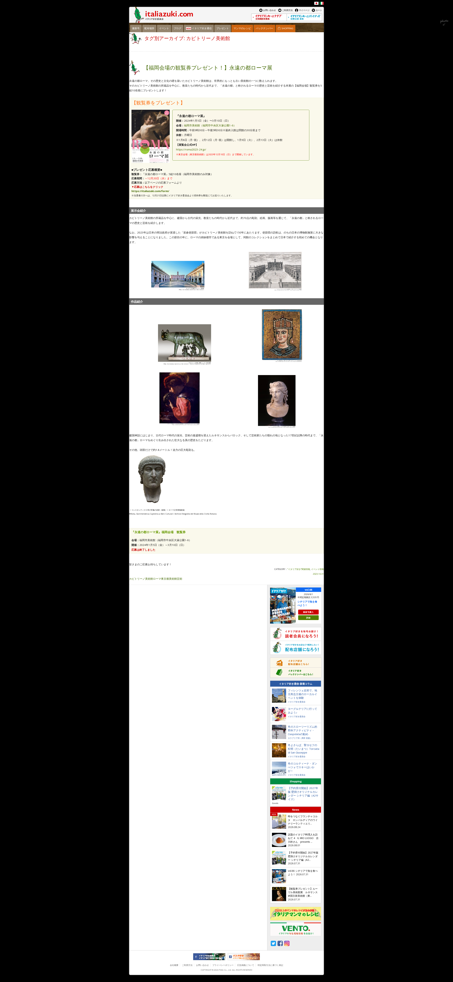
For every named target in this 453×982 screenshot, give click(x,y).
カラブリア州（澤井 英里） (300, 738)
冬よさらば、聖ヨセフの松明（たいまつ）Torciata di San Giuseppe (303, 748)
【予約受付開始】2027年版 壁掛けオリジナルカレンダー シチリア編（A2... (303, 856)
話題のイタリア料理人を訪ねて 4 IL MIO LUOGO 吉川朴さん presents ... (303, 838)
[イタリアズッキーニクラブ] (269, 17)
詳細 (308, 617)
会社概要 (174, 965)
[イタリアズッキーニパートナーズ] (304, 17)
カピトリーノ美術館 (141, 578)
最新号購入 (308, 612)
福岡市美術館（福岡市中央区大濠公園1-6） (210, 125)
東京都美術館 (169, 578)
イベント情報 (317, 569)
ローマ (157, 578)
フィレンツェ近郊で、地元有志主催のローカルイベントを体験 (302, 694)
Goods (275, 803)
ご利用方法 (187, 965)
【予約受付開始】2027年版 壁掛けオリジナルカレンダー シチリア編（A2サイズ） (303, 793)
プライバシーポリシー (223, 965)
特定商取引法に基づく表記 (270, 965)
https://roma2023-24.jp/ (191, 149)
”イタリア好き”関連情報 (298, 569)
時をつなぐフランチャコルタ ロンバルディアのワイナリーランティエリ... (303, 820)
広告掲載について (245, 965)
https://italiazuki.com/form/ (150, 191)
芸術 (179, 578)
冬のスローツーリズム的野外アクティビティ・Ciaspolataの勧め (302, 730)
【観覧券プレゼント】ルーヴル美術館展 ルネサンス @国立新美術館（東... (303, 892)
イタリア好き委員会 (296, 701)
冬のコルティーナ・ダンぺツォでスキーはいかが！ (302, 767)
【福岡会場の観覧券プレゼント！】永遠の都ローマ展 (207, 67)
